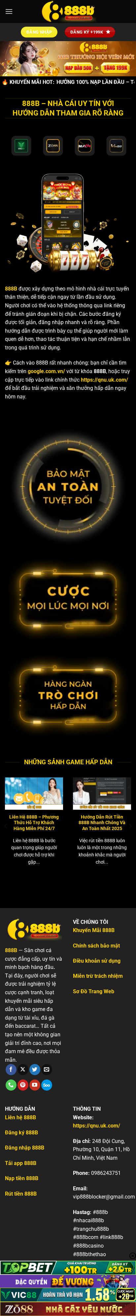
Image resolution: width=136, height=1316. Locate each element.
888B (11, 289)
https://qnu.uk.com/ (104, 380)
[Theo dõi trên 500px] (46, 1085)
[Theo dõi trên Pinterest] (22, 1085)
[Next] (130, 826)
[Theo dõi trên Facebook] (11, 1069)
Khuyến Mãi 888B (94, 930)
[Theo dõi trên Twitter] (34, 1069)
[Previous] (6, 826)
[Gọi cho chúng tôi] (11, 1085)
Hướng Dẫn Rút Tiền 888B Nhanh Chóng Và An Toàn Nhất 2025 (102, 822)
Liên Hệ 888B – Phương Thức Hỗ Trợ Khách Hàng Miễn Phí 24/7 (34, 822)
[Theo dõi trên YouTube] (34, 1085)
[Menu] (9, 11)
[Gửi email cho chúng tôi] (46, 1069)
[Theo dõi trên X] (22, 1069)
